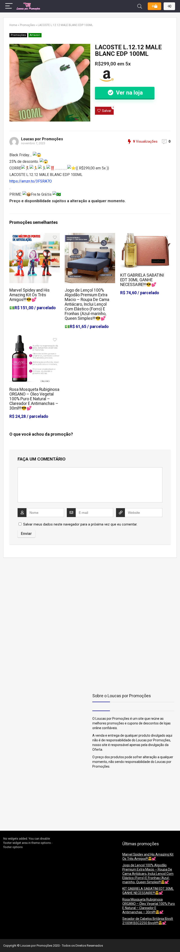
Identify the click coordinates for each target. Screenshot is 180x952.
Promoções (27, 25)
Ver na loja (129, 92)
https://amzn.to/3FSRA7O (30, 181)
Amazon (35, 35)
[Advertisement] (32, 594)
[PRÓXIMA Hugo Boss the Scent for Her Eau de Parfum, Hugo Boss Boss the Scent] (175, 940)
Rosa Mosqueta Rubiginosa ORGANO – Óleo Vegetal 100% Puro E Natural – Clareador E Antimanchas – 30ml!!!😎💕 (34, 399)
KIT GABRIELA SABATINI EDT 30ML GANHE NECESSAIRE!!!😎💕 (142, 280)
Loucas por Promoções (42, 139)
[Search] (139, 6)
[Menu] (9, 6)
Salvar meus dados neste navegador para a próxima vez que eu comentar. (80, 524)
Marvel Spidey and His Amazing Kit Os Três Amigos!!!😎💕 (29, 295)
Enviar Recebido (154, 6)
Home (13, 25)
